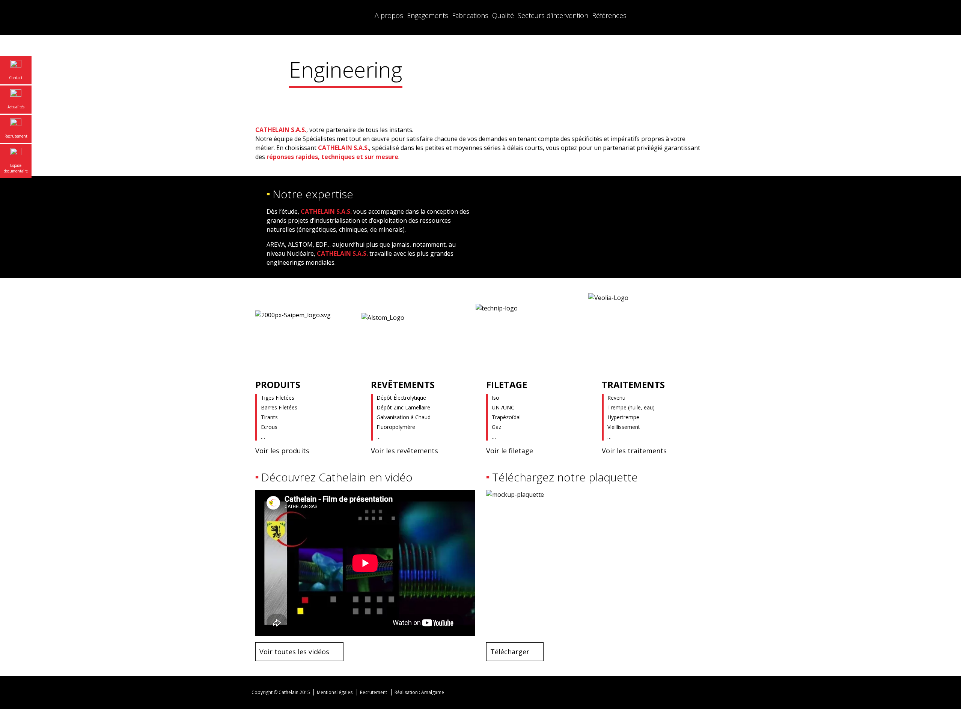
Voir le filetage (509, 450)
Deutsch (698, 15)
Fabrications (470, 15)
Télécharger (509, 651)
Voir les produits (282, 450)
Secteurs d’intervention (553, 15)
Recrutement (373, 692)
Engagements (427, 15)
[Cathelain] (302, 17)
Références (609, 15)
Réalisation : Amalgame (420, 692)
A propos (389, 15)
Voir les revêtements (404, 450)
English (683, 15)
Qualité (503, 15)
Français (668, 15)
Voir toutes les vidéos (294, 651)
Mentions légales (334, 692)
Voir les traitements (634, 450)
